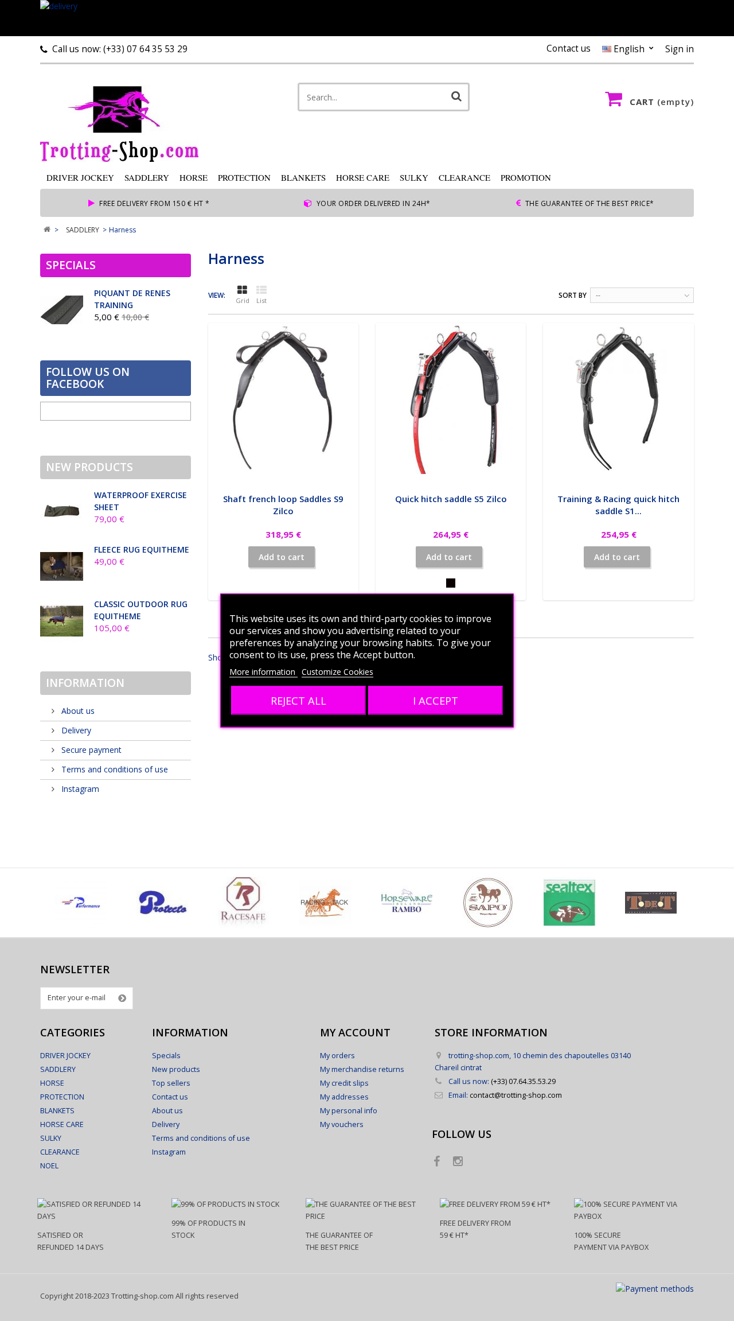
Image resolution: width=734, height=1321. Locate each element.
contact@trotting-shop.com (516, 1095)
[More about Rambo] (406, 902)
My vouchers (342, 1124)
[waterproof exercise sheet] (61, 512)
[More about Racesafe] (244, 902)
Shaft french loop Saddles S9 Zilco (283, 504)
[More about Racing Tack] (325, 902)
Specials (71, 265)
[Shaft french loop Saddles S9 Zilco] (283, 398)
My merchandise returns (362, 1069)
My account (355, 1032)
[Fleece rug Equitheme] (61, 566)
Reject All (298, 700)
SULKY (414, 177)
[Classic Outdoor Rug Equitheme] (61, 621)
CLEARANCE (464, 177)
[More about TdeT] (651, 902)
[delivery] (367, 18)
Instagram (79, 788)
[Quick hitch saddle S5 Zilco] (451, 398)
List (261, 300)
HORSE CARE (362, 177)
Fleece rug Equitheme (141, 549)
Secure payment (90, 749)
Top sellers (171, 1083)
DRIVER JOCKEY (80, 177)
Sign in (679, 49)
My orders (337, 1055)
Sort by (573, 295)
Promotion (526, 177)
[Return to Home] (47, 230)
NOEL (49, 1166)
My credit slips (344, 1083)
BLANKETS (303, 177)
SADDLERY (146, 177)
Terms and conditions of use (113, 769)
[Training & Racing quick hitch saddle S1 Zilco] (618, 398)
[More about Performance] (81, 902)
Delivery (75, 730)
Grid (242, 300)
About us (77, 710)
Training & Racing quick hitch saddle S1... (618, 504)
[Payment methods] (655, 1288)
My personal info (348, 1111)
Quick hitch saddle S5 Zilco (451, 498)
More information (263, 671)
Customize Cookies (337, 671)
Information (85, 682)
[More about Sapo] (488, 902)
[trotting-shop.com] (147, 119)
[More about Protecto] (162, 902)
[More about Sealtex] (569, 902)
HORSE (193, 177)
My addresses (344, 1097)
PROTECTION (244, 177)
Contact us (568, 48)
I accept (435, 700)
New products (89, 467)
